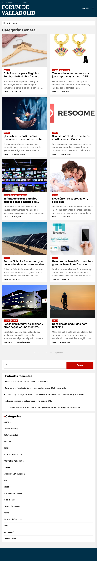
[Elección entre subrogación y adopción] (72, 175)
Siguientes (59, 352)
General (6, 70)
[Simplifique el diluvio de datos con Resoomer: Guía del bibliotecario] (72, 113)
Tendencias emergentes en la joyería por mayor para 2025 (70, 75)
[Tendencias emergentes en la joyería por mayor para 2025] (72, 50)
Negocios (14, 320)
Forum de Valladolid (18, 10)
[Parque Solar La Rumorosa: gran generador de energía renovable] (24, 238)
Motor (6, 480)
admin (6, 91)
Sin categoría (9, 532)
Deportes (7, 441)
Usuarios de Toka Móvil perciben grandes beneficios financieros (72, 263)
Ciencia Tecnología (11, 428)
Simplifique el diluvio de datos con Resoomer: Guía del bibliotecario (71, 137)
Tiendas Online (64, 70)
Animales (7, 422)
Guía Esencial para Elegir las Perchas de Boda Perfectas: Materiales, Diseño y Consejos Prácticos (22, 75)
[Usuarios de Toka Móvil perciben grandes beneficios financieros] (72, 238)
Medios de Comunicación (19, 195)
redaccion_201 (8, 342)
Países (6, 513)
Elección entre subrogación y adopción (70, 200)
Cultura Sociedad (11, 435)
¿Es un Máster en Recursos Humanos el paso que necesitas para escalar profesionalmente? (23, 137)
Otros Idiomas (9, 500)
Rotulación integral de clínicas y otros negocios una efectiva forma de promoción (23, 325)
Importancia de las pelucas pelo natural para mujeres (26, 381)
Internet (7, 467)
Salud (6, 526)
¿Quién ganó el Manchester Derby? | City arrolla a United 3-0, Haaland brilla (35, 388)
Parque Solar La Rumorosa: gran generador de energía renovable (24, 263)
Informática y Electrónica (14, 461)
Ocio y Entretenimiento (13, 493)
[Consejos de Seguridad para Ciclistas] (72, 301)
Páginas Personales (12, 506)
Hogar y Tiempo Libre (13, 454)
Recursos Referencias (13, 519)
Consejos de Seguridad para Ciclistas (69, 325)
